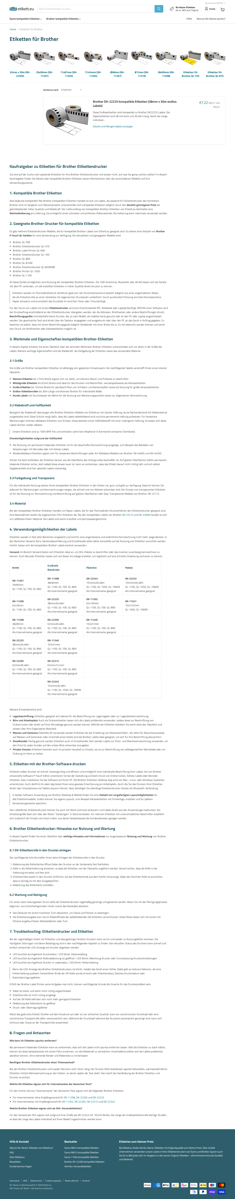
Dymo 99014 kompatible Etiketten (81, 1148)
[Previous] (12, 62)
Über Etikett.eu (17, 1157)
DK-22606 (144, 515)
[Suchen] (159, 8)
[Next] (222, 62)
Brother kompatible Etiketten (62, 19)
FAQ (12, 1152)
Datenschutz (36, 1180)
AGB (25, 1180)
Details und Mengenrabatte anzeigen (113, 126)
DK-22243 (109, 1101)
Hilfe (189, 19)
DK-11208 (69, 1097)
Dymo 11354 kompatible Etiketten (81, 1157)
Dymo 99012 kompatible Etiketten (81, 1152)
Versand (86, 1180)
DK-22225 (98, 1097)
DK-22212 (127, 515)
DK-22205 (81, 1097)
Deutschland (214, 3)
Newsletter (15, 1162)
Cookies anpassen (53, 1180)
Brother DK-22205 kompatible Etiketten (84, 1162)
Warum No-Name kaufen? (211, 19)
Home (13, 29)
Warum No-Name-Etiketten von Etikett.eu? (31, 1148)
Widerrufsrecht (72, 1180)
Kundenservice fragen (21, 1166)
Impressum (15, 1180)
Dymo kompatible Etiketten (25, 19)
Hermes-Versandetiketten (77, 1166)
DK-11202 (67, 1101)
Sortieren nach (50, 89)
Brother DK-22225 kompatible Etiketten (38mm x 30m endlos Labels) (134, 103)
